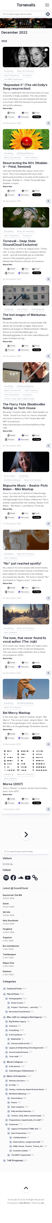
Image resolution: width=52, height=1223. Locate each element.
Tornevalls (26, 5)
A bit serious (14, 1066)
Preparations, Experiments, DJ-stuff (25, 1120)
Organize (7, 937)
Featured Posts (14, 988)
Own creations (31, 157)
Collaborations (19, 1137)
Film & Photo (22, 309)
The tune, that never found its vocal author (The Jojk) (24, 639)
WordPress (25, 1203)
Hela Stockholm (10, 920)
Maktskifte (16, 1039)
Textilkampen (9, 954)
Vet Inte (6, 912)
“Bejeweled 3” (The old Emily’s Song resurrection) (25, 86)
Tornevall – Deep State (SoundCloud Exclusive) (20, 242)
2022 (4, 41)
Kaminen (7, 971)
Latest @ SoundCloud (15, 888)
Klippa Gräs (8, 963)
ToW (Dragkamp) (15, 1160)
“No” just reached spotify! (22, 563)
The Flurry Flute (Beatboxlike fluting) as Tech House (24, 406)
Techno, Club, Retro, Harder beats (19, 399)
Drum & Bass (9, 476)
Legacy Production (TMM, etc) (24, 1129)
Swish (6, 903)
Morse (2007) (13, 784)
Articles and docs (17, 1081)
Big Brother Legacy (17, 1021)
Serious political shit (20, 1043)
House (14, 1102)
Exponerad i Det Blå (12, 895)
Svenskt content (20, 1151)
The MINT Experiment (13, 79)
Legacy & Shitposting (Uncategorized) (26, 1048)
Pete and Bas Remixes (21, 1111)
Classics (13, 1026)
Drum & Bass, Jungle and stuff (26, 1142)
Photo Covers (17, 1003)
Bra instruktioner (11, 946)
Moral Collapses (15, 1062)
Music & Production (25, 71)
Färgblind (7, 929)
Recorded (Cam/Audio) (19, 1011)
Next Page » (26, 834)
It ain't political (15, 1035)
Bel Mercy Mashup (16, 713)
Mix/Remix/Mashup (25, 153)
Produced (27, 75)
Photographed (38, 309)
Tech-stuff (13, 1056)
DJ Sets (12, 1085)
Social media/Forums (18, 1052)
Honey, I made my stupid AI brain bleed (26, 1089)
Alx (42, 1203)
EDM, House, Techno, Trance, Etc (28, 1146)
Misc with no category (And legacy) (24, 1017)
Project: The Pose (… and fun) (24, 1007)
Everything (8, 71)
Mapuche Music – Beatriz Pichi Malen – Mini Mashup (25, 487)
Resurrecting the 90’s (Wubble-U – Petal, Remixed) (26, 164)
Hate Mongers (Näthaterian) (21, 1071)
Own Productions (11, 75)
